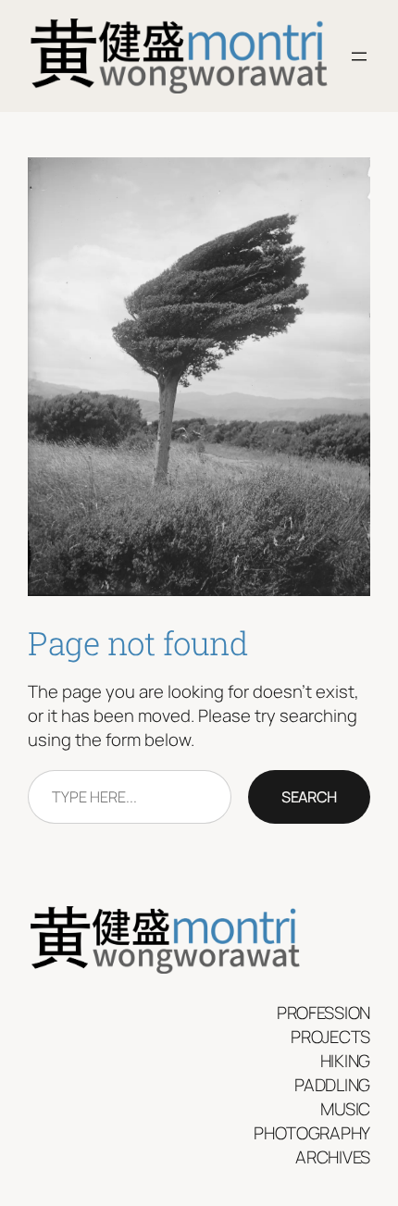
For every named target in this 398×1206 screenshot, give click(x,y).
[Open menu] (359, 56)
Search (309, 797)
